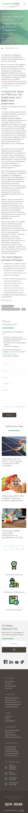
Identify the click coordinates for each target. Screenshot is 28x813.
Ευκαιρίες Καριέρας (11, 686)
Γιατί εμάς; (8, 684)
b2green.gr (9, 300)
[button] (10, 48)
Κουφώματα (8, 716)
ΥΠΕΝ (23, 309)
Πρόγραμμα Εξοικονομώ (12, 698)
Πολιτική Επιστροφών (11, 751)
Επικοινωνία (8, 688)
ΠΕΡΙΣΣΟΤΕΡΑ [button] (14, 547)
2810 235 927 (12, 769)
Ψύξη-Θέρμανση (9, 721)
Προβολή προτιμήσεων (14, 809)
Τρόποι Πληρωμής (10, 749)
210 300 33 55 (13, 352)
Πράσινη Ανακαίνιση (11, 700)
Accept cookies (14, 800)
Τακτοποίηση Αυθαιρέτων (13, 704)
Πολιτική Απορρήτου (11, 756)
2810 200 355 (12, 767)
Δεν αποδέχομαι (14, 805)
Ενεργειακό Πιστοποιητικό (13, 702)
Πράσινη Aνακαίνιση (11, 735)
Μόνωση (7, 718)
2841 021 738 (12, 785)
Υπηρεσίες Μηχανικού (11, 707)
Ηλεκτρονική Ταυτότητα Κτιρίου (10, 309)
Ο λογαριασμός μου (10, 747)
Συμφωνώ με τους (15, 407)
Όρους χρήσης (21, 406)
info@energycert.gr (8, 354)
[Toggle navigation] (24, 4)
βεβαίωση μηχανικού (7, 306)
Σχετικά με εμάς (9, 681)
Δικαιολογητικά (9, 733)
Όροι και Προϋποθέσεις (12, 753)
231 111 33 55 (12, 779)
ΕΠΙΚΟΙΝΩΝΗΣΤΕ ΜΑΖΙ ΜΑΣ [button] (11, 40)
